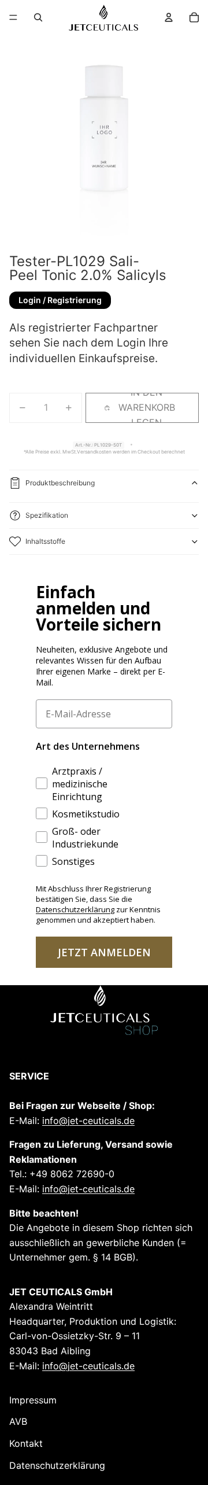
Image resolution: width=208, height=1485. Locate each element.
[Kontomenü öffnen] (168, 17)
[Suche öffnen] (38, 17)
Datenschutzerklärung (57, 1465)
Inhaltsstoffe (45, 541)
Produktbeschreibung (60, 482)
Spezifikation (46, 515)
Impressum (33, 1400)
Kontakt (26, 1443)
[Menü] (13, 17)
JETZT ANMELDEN (104, 952)
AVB (18, 1421)
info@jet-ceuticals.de (88, 1120)
